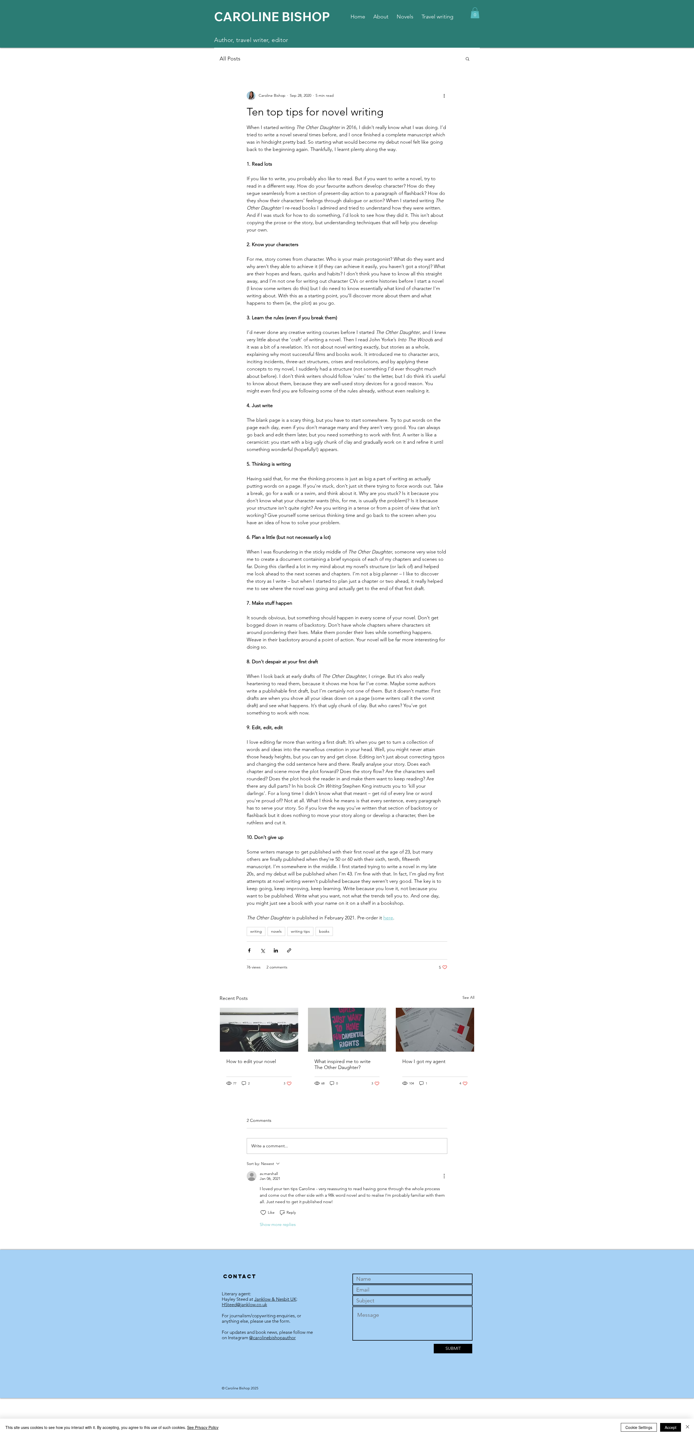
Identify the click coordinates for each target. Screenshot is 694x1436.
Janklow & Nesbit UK (275, 1299)
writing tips (300, 931)
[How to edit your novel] (259, 1030)
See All (468, 997)
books (324, 931)
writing (256, 931)
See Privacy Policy (203, 1427)
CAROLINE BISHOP (272, 16)
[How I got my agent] (435, 1030)
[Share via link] (289, 950)
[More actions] (444, 95)
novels (276, 931)
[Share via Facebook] (249, 950)
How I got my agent (423, 1061)
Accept (670, 1427)
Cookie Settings (638, 1427)
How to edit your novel (251, 1061)
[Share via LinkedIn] (275, 950)
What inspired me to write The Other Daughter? (342, 1064)
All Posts (230, 58)
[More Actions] (444, 1176)
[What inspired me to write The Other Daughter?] (347, 1030)
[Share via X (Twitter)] (262, 950)
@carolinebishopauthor (272, 1337)
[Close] (687, 1427)
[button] (475, 12)
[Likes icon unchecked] (263, 1212)
